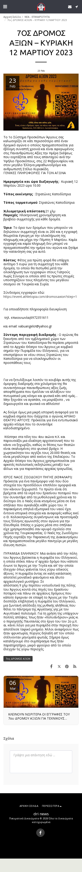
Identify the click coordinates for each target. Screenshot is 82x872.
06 (12, 685)
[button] (5, 6)
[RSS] (75, 666)
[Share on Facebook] (51, 666)
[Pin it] (67, 666)
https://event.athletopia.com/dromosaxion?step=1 (40, 296)
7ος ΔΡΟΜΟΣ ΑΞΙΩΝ (18, 658)
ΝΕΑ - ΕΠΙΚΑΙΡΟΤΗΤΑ (37, 16)
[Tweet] (59, 666)
